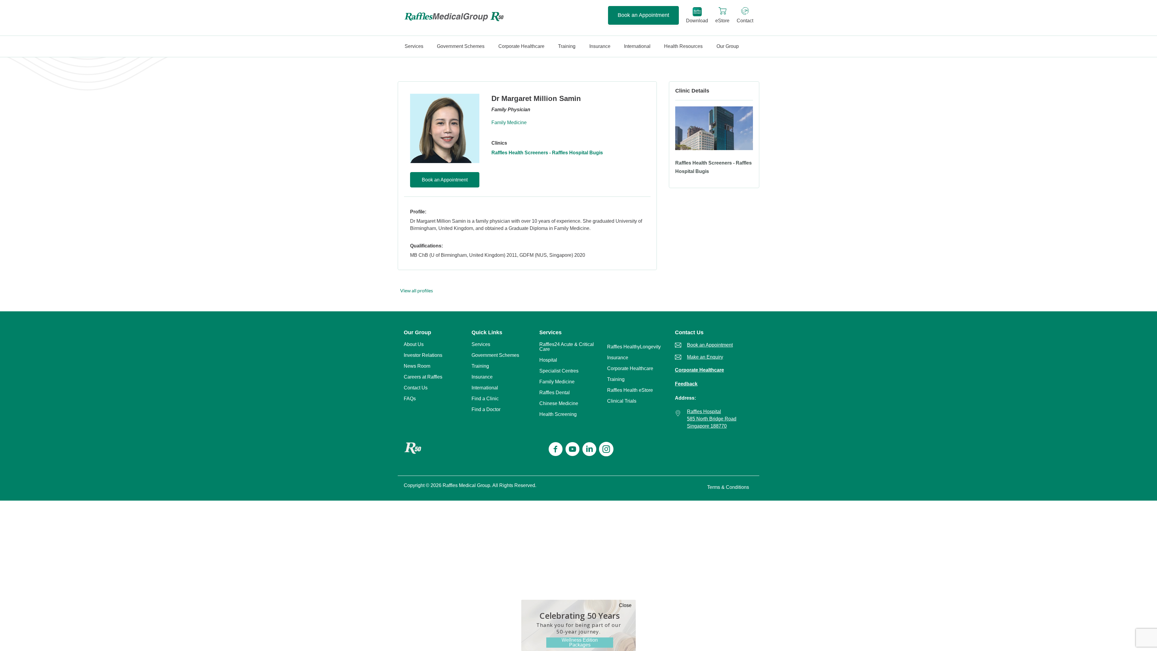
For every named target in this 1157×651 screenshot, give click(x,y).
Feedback (686, 383)
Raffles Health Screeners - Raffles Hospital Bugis (547, 152)
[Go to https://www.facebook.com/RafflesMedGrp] (555, 450)
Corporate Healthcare (699, 370)
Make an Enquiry (705, 357)
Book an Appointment (643, 15)
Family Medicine (509, 122)
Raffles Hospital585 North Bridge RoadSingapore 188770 (711, 419)
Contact (745, 20)
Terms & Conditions (728, 487)
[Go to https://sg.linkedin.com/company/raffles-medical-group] (589, 450)
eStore (722, 20)
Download (697, 20)
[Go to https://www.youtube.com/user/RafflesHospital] (572, 450)
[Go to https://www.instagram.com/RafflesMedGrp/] (606, 450)
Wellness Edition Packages (580, 642)
